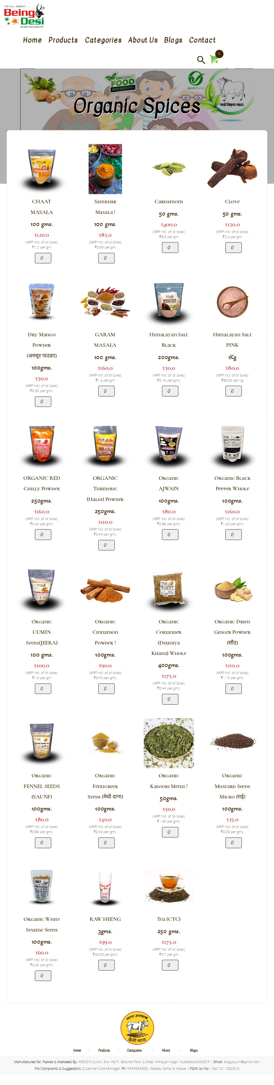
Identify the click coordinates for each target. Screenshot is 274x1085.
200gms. (168, 357)
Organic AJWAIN (169, 483)
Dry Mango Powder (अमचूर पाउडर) (42, 345)
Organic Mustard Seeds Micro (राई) (232, 786)
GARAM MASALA (105, 339)
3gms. (105, 931)
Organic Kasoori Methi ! (169, 780)
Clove (232, 201)
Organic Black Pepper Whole (232, 483)
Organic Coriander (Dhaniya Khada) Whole (168, 637)
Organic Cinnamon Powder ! (105, 632)
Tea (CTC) (168, 919)
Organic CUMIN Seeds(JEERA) (41, 632)
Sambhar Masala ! (105, 206)
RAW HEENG (105, 919)
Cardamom (169, 201)
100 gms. (42, 224)
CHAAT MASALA (42, 206)
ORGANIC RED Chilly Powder (41, 483)
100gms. (42, 367)
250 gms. (169, 931)
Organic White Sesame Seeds (42, 924)
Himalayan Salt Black (168, 339)
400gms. (169, 665)
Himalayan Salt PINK (232, 339)
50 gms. (168, 213)
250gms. (41, 500)
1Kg (232, 357)
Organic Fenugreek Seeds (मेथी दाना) (105, 786)
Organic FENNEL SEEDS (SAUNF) (42, 786)
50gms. (169, 798)
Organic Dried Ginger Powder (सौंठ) (232, 632)
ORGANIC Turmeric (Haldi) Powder (105, 488)
